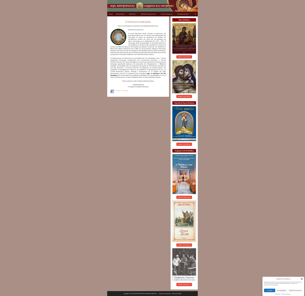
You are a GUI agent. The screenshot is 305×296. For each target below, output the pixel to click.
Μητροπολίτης (120, 14)
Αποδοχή (269, 290)
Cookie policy (278, 294)
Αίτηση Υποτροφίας (122, 90)
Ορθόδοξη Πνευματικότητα (148, 14)
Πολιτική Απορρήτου (286, 294)
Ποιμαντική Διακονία (166, 14)
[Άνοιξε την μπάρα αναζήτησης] (195, 14)
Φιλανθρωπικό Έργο (183, 14)
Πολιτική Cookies (177, 293)
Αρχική (111, 14)
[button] (302, 279)
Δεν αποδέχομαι (281, 290)
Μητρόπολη (132, 14)
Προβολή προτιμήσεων (295, 290)
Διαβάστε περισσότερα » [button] (184, 57)
